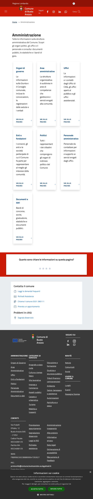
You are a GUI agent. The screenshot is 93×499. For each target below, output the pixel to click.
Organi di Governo (18, 362)
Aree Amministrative (17, 369)
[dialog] (46, 484)
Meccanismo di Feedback (53, 459)
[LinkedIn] (58, 11)
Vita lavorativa (35, 380)
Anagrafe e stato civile (36, 366)
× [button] (90, 472)
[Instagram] (52, 11)
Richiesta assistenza (33, 446)
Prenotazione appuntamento (35, 427)
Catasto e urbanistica (33, 398)
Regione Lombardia (20, 3)
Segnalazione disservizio (34, 434)
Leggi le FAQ (34, 440)
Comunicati (69, 367)
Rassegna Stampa (72, 394)
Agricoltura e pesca (52, 404)
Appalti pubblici (35, 392)
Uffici (13, 374)
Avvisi (67, 371)
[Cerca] (79, 11)
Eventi (67, 389)
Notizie (68, 362)
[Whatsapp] (64, 11)
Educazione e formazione (52, 364)
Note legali (51, 444)
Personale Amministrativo (17, 389)
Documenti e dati (18, 395)
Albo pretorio (52, 432)
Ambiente (51, 385)
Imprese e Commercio (33, 386)
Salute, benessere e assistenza (54, 392)
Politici (13, 383)
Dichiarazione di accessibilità (53, 451)
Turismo (32, 404)
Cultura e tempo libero (35, 374)
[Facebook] (46, 11)
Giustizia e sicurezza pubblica (54, 372)
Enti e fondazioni (18, 379)
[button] (46, 494)
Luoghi (68, 385)
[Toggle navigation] (5, 11)
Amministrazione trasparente (54, 427)
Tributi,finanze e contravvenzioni (53, 380)
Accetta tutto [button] (37, 489)
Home (14, 22)
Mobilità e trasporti (33, 410)
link (70, 484)
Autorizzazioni (53, 398)
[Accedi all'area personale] (73, 3)
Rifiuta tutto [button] (56, 489)
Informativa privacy (52, 439)
